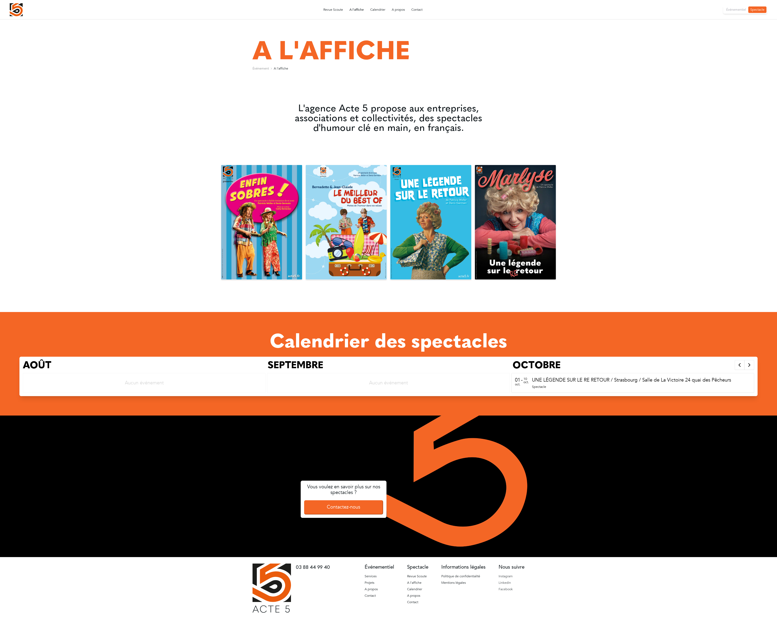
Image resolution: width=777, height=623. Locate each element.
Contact (416, 9)
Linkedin (505, 583)
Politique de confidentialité (460, 576)
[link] (261, 68)
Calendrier (377, 9)
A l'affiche (356, 9)
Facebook (506, 589)
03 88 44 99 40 (313, 567)
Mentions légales (453, 583)
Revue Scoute (333, 9)
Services (371, 576)
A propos (398, 9)
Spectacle (757, 9)
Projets (369, 583)
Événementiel (736, 9)
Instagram (506, 576)
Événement (261, 68)
